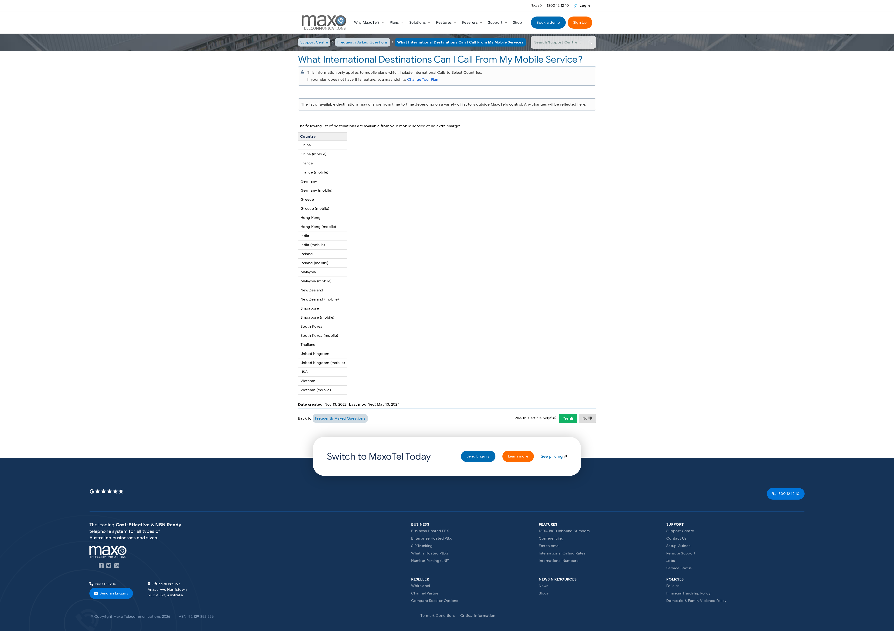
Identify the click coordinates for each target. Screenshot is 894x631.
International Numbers (559, 560)
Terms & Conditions (438, 615)
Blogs (544, 593)
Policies (673, 586)
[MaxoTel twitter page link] (108, 566)
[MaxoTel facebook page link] (101, 566)
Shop (517, 22)
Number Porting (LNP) (430, 560)
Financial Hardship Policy (688, 593)
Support (495, 22)
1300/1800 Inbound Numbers (564, 531)
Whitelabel (420, 586)
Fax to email (549, 546)
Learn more (518, 456)
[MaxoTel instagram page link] (116, 566)
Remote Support (680, 553)
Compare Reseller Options (434, 600)
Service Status (679, 568)
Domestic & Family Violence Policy (696, 600)
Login (584, 5)
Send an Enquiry (114, 593)
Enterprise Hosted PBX (431, 538)
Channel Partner (425, 593)
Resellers (470, 22)
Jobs (670, 560)
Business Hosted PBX (430, 531)
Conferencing (551, 538)
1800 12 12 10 (558, 5)
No (585, 418)
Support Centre (314, 42)
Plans (394, 22)
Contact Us (676, 538)
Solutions (417, 22)
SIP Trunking (422, 546)
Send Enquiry (478, 456)
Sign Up (580, 22)
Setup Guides (678, 546)
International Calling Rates (562, 553)
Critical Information (477, 615)
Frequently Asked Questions (362, 42)
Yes (566, 418)
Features (444, 22)
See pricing (552, 456)
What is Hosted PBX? (429, 553)
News (535, 5)
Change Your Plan (422, 79)
